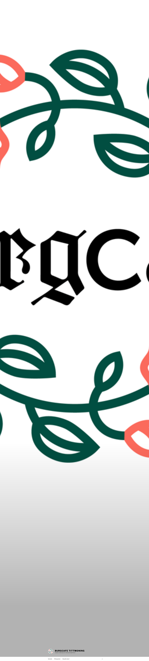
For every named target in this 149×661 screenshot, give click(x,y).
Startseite (50, 658)
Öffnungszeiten (57, 658)
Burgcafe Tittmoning (70, 650)
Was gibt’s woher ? (66, 658)
